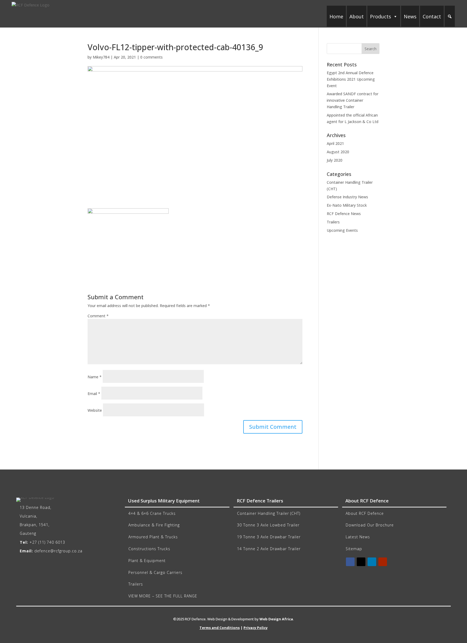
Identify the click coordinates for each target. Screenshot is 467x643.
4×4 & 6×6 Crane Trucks (152, 513)
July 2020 (334, 160)
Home (336, 16)
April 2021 (335, 143)
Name (95, 376)
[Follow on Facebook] (350, 561)
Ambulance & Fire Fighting (154, 525)
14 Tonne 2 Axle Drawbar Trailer (269, 548)
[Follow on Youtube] (382, 561)
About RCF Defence (365, 513)
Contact (432, 16)
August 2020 (338, 151)
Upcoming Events (342, 230)
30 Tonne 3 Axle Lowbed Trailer (268, 525)
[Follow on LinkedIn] (372, 561)
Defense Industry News (347, 196)
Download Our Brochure (370, 525)
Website (95, 410)
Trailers (333, 221)
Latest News (358, 536)
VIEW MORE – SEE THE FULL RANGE (162, 595)
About (356, 16)
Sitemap (354, 548)
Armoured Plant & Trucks (153, 536)
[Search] (450, 16)
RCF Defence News (344, 213)
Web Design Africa (276, 619)
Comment (98, 315)
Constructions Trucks (149, 548)
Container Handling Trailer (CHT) (268, 513)
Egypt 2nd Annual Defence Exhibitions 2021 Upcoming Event (351, 79)
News (410, 16)
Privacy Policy (255, 627)
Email (94, 393)
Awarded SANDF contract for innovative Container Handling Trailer (352, 100)
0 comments (151, 57)
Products (380, 16)
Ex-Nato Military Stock (347, 205)
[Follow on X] (361, 561)
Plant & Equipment (147, 560)
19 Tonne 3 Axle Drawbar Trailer (269, 536)
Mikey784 (101, 57)
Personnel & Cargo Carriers (155, 572)
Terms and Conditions (219, 627)
